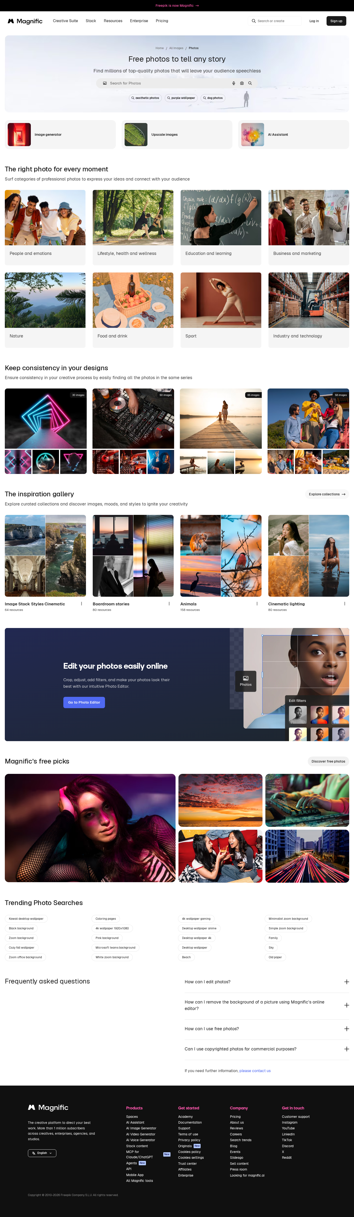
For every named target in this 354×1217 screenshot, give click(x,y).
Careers (236, 1134)
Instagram (289, 1122)
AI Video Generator (140, 1134)
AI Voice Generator (140, 1140)
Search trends (240, 1140)
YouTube (288, 1128)
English (42, 1153)
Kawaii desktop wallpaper (26, 919)
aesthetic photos (147, 98)
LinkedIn (288, 1134)
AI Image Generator (141, 1128)
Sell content (239, 1163)
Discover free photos (328, 761)
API (128, 1169)
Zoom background (21, 938)
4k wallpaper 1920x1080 (112, 928)
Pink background (107, 938)
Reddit (287, 1157)
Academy (185, 1116)
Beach (186, 957)
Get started (188, 1107)
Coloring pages (106, 919)
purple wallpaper (183, 98)
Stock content (137, 1146)
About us (237, 1122)
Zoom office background (25, 957)
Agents (135, 1163)
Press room (238, 1169)
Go (15, 872)
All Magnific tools (139, 1180)
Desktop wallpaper (194, 948)
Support (184, 1128)
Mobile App (135, 1175)
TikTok (287, 1140)
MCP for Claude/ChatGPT (148, 1154)
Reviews (236, 1128)
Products (134, 1107)
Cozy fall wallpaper (21, 948)
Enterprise (185, 1175)
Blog (233, 1146)
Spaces (132, 1116)
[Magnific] (48, 1108)
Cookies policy (189, 1152)
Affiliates (184, 1169)
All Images (176, 48)
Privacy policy (189, 1140)
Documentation (190, 1122)
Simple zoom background (286, 928)
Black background (21, 928)
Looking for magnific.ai (247, 1175)
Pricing (162, 21)
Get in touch (293, 1107)
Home (160, 48)
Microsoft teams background (115, 948)
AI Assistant (135, 1122)
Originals (189, 1146)
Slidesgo (236, 1157)
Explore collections (324, 494)
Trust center (187, 1163)
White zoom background (112, 957)
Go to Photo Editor (84, 702)
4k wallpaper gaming (196, 919)
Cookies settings (191, 1157)
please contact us (255, 1070)
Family (273, 938)
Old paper (275, 957)
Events (235, 1152)
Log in (314, 21)
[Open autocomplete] (103, 83)
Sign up (336, 21)
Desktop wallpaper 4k (196, 938)
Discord (288, 1146)
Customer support (296, 1116)
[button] (42, 1153)
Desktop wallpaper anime (199, 928)
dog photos (215, 98)
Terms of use (188, 1134)
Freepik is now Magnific (175, 5)
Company (239, 1107)
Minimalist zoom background (288, 919)
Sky (271, 948)
